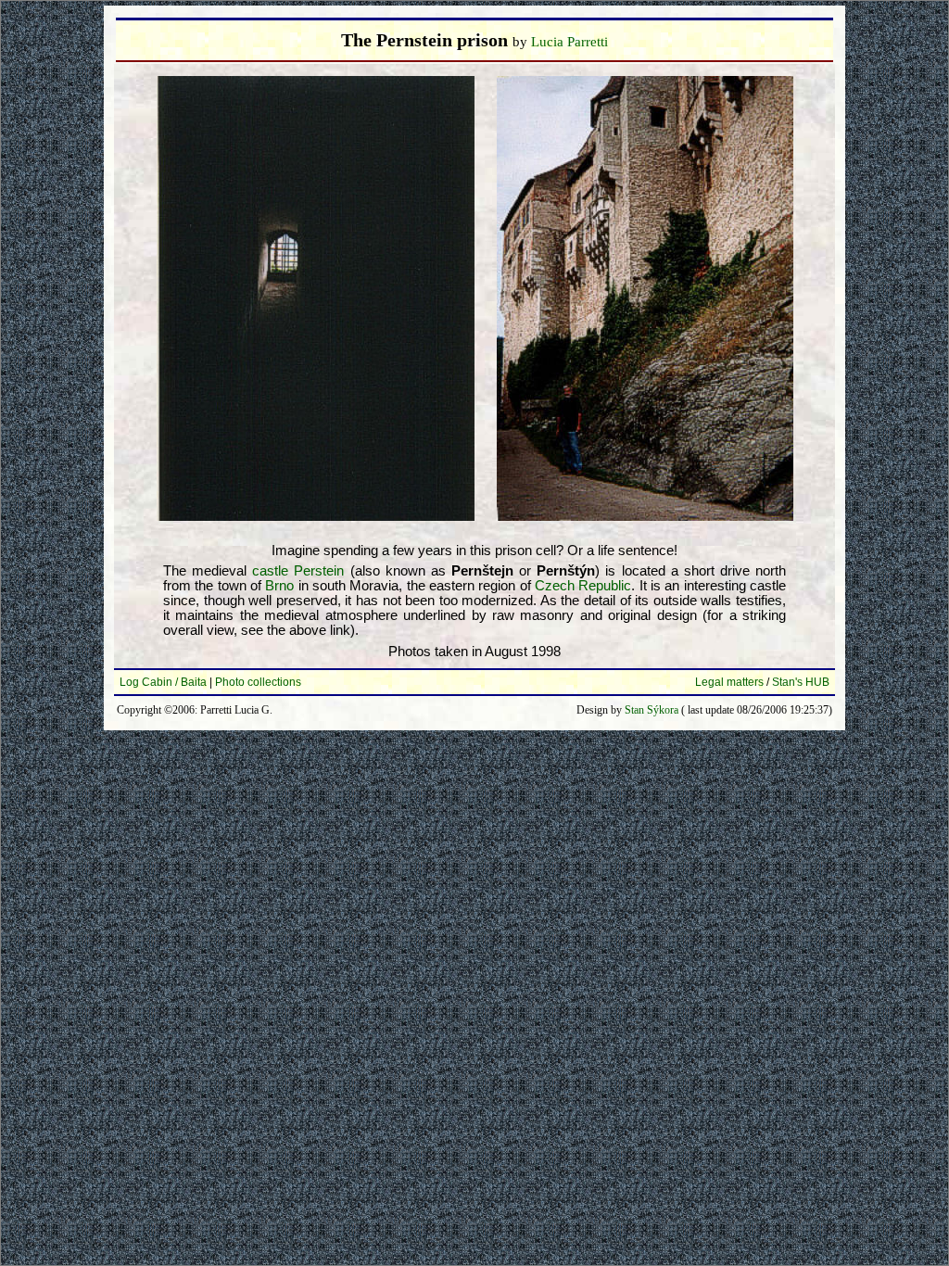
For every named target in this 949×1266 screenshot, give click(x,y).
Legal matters (729, 682)
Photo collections (258, 682)
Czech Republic (583, 585)
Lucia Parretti (569, 41)
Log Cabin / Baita (163, 682)
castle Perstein (298, 570)
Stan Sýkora (651, 709)
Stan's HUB (800, 682)
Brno (279, 585)
